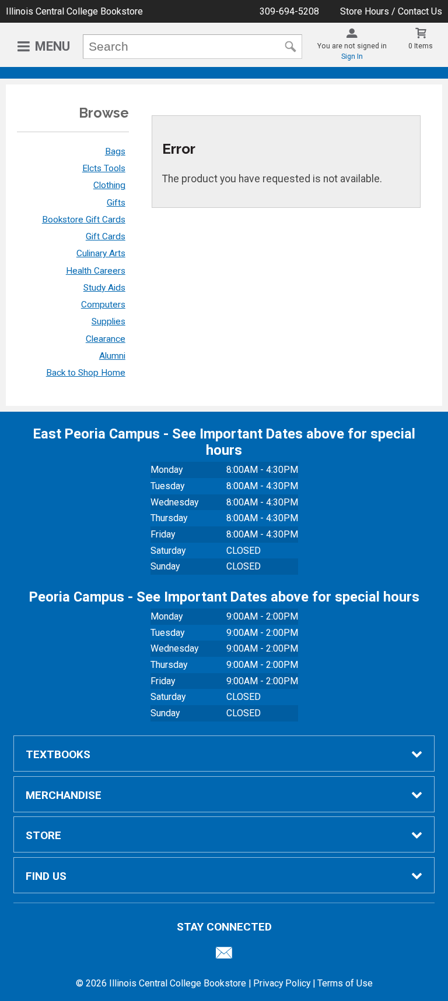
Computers (103, 304)
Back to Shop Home (85, 372)
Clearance (105, 339)
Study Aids (104, 287)
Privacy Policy (281, 983)
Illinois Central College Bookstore (74, 11)
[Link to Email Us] (224, 955)
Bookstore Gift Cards (83, 219)
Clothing (109, 185)
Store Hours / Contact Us (391, 11)
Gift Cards (105, 236)
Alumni (112, 356)
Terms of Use (345, 983)
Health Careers (95, 271)
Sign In (352, 56)
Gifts (116, 202)
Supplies (108, 321)
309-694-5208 (289, 11)
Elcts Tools (103, 168)
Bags (115, 151)
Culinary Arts (100, 253)
